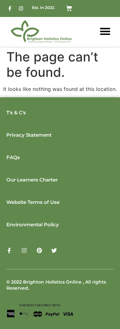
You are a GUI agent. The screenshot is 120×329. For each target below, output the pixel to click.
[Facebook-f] (9, 8)
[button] (105, 31)
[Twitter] (54, 250)
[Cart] (69, 8)
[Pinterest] (39, 250)
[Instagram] (21, 8)
